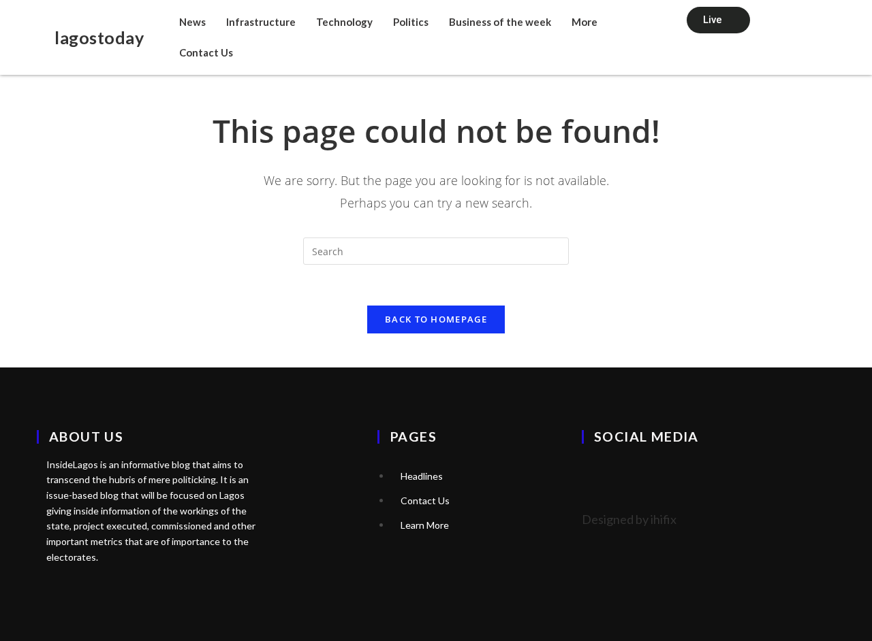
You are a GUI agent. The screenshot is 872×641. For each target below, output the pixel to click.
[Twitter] (599, 474)
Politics (411, 22)
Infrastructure (261, 22)
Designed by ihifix (629, 519)
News (192, 22)
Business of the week (500, 22)
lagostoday (99, 37)
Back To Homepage (436, 319)
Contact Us (206, 52)
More (584, 22)
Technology (344, 22)
